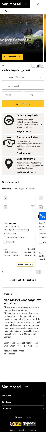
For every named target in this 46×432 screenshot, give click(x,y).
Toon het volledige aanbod (21, 280)
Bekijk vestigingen (25, 172)
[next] (42, 66)
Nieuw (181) (7, 189)
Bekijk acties (22, 131)
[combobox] (27, 77)
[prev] (33, 66)
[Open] (41, 77)
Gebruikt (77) (18, 189)
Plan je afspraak (24, 153)
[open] (42, 3)
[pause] (38, 66)
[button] (38, 4)
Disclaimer (23, 430)
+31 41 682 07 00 (24, 417)
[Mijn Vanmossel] (38, 4)
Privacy (13, 430)
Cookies (33, 430)
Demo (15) (30, 189)
